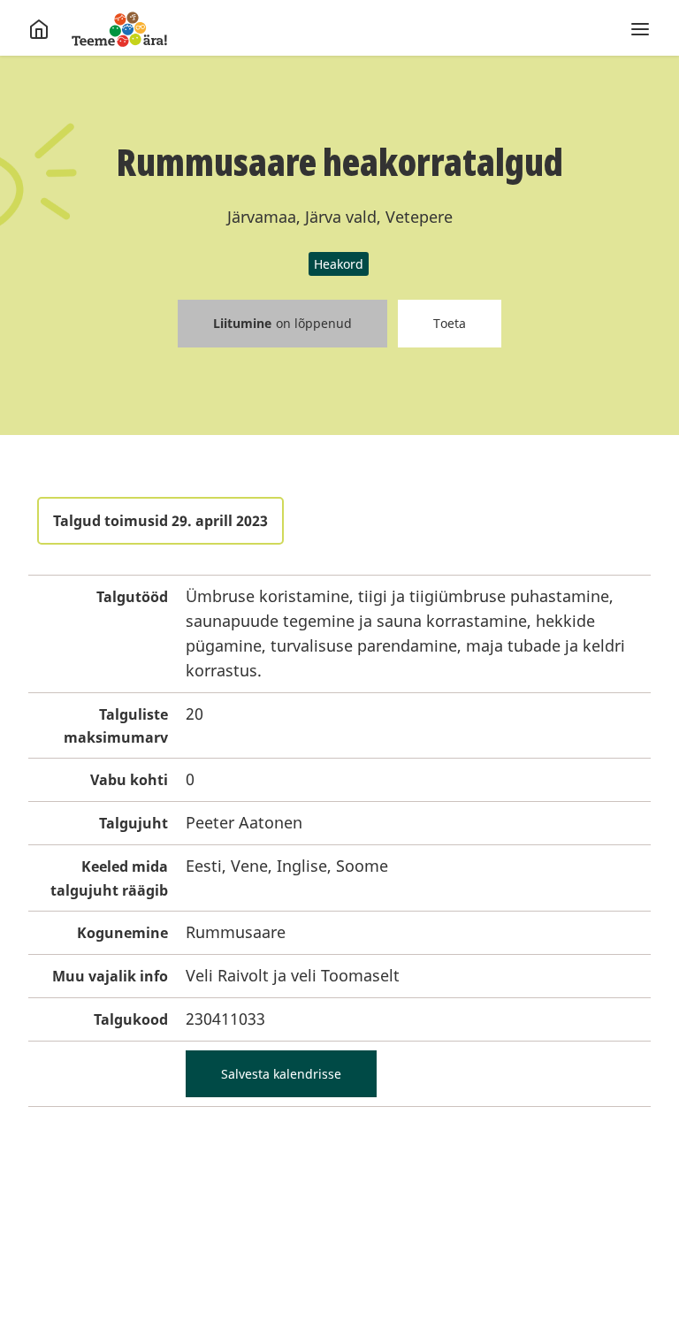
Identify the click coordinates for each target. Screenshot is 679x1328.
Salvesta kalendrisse (281, 1073)
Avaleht (119, 29)
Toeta (449, 323)
